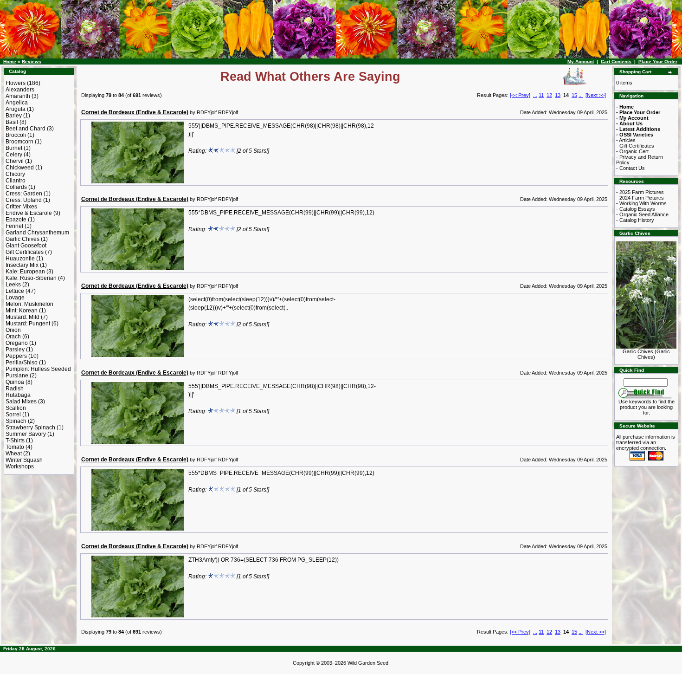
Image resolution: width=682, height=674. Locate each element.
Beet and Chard (25, 128)
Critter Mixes (21, 206)
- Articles (626, 140)
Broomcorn (19, 141)
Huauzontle (20, 258)
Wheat (14, 453)
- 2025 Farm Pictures (640, 192)
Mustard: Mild (22, 317)
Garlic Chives (22, 239)
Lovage (15, 297)
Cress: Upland (24, 200)
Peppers (16, 356)
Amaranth (18, 96)
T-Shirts (15, 440)
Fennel (14, 226)
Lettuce (15, 291)
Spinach (16, 421)
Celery (14, 154)
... (535, 95)
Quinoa (15, 382)
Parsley (15, 349)
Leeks (13, 284)
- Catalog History (635, 220)
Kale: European (25, 271)
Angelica (17, 102)
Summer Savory (26, 434)
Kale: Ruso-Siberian (31, 278)
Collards (16, 187)
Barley (14, 115)
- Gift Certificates (635, 146)
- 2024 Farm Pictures (640, 198)
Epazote (16, 219)
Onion (13, 330)
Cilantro (16, 180)
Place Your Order (657, 61)
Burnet (14, 148)
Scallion (16, 408)
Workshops (20, 466)
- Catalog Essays (635, 209)
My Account (580, 61)
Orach (13, 336)
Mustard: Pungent (28, 323)
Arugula (16, 109)
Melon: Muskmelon (29, 304)
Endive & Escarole (29, 213)
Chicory (15, 174)
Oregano (17, 343)
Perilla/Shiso (22, 362)
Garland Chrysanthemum (37, 232)
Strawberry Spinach (30, 427)
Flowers (16, 83)
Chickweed (20, 167)
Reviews (31, 61)
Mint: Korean (22, 310)
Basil (12, 122)
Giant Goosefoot (26, 245)
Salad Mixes (21, 401)
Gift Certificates (25, 252)
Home (9, 61)
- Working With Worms (641, 203)
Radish (15, 388)
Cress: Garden (24, 193)
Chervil (15, 161)
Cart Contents (616, 61)
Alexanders (20, 89)
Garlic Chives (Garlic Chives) (646, 354)
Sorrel (13, 414)
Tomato (15, 447)
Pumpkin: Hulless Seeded (38, 369)
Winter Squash (24, 460)
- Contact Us (630, 168)
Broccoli (16, 135)
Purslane (17, 375)
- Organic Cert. (633, 151)
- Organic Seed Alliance (642, 214)
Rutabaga (18, 395)
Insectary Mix (22, 265)
